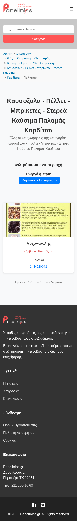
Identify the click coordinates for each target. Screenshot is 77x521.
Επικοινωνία (12, 398)
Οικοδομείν (23, 53)
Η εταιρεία (10, 383)
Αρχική (7, 53)
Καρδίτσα (13, 77)
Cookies (9, 440)
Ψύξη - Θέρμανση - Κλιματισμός (28, 58)
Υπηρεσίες (11, 391)
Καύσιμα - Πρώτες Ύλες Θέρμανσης (31, 63)
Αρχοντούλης (39, 243)
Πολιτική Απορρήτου (18, 433)
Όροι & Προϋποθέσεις (20, 425)
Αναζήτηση (38, 39)
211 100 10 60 (22, 485)
